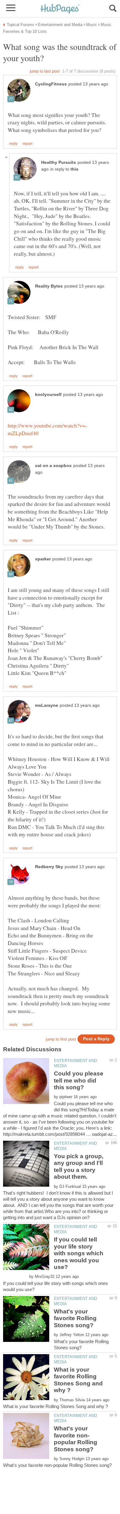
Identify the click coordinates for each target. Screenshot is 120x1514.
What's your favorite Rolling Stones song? (75, 1318)
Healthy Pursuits (58, 162)
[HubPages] (60, 9)
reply (13, 143)
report (27, 143)
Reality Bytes (49, 286)
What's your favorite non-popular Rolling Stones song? (75, 1438)
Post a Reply (96, 1039)
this (74, 169)
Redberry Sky (49, 866)
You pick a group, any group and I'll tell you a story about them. (78, 1166)
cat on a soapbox (53, 465)
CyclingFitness (51, 84)
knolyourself (48, 394)
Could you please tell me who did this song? (78, 1080)
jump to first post (61, 1039)
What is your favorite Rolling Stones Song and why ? (78, 1379)
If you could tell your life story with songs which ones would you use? (78, 1253)
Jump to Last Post (45, 71)
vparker (43, 559)
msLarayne (46, 705)
